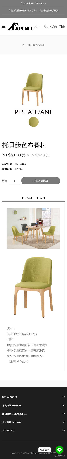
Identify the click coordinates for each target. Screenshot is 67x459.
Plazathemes (31, 453)
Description (33, 198)
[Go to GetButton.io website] (60, 456)
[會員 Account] (37, 26)
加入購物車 (42, 180)
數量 (4, 180)
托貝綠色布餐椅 (36, 44)
